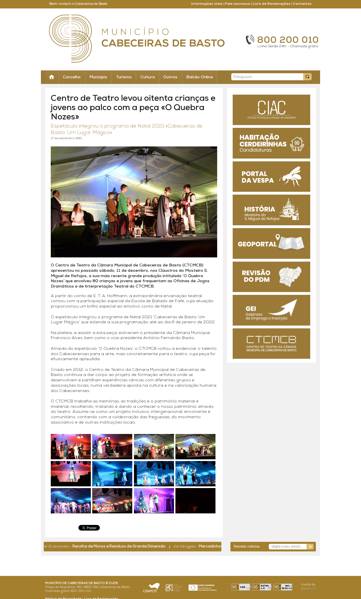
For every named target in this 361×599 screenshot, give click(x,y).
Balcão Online (199, 77)
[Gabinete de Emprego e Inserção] (271, 310)
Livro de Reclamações (271, 4)
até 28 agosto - (197, 546)
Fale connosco (237, 4)
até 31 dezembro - (85, 546)
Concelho (72, 77)
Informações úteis (207, 4)
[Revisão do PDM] (271, 277)
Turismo (124, 77)
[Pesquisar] (307, 76)
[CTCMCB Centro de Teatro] (271, 343)
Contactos (302, 4)
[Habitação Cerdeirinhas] (271, 143)
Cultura (147, 77)
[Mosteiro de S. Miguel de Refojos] (271, 210)
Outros (170, 77)
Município (98, 77)
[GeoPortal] (271, 243)
